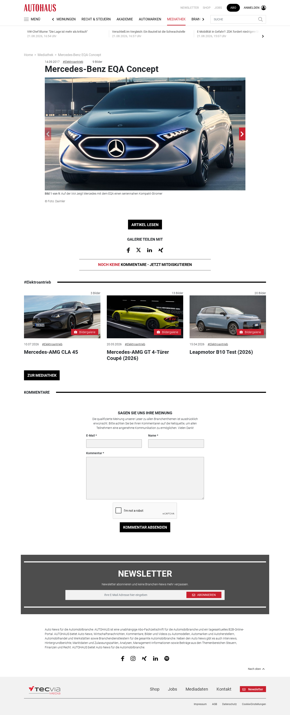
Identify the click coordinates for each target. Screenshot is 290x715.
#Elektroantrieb (73, 61)
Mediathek (176, 19)
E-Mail (90, 435)
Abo (233, 7)
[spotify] (166, 658)
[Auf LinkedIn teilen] (149, 249)
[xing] (144, 658)
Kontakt (224, 689)
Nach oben (254, 668)
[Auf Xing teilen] (160, 249)
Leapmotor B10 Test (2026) (221, 352)
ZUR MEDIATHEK (41, 375)
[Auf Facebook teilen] (128, 250)
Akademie (125, 19)
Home (28, 55)
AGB (214, 704)
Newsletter (189, 7)
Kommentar (94, 453)
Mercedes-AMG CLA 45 (51, 352)
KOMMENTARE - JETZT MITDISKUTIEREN (145, 264)
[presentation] (263, 36)
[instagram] (133, 658)
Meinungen (66, 19)
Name (152, 435)
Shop (207, 7)
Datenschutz (229, 704)
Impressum (200, 704)
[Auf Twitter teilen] (138, 249)
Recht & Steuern (96, 19)
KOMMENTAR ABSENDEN (145, 527)
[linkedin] (155, 658)
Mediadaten (197, 689)
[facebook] (122, 658)
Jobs (218, 7)
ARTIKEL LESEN (145, 224)
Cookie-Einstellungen (254, 704)
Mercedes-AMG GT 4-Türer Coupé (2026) (138, 355)
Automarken (150, 19)
